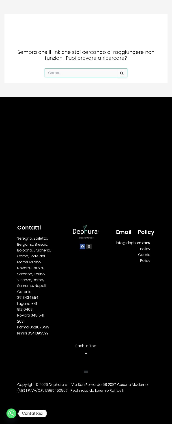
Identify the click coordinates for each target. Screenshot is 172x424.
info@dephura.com (133, 242)
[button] (86, 371)
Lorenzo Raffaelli (109, 390)
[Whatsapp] (11, 413)
